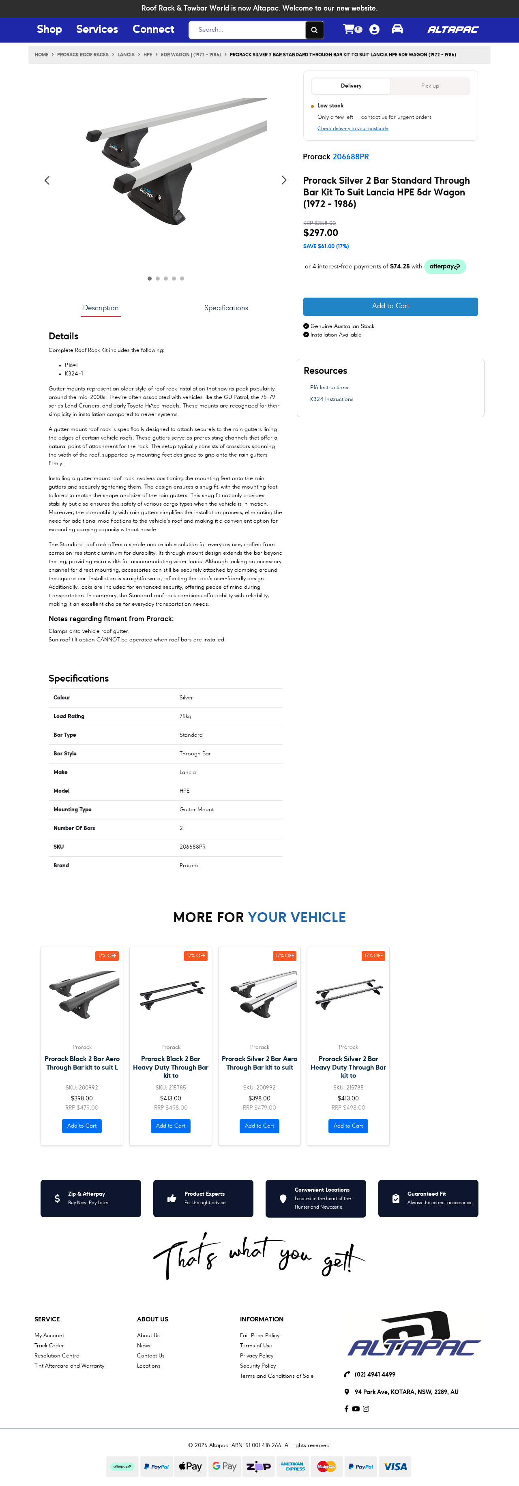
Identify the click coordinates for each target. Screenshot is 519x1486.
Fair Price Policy (259, 1335)
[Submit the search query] (314, 30)
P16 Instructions (329, 387)
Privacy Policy (256, 1356)
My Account (49, 1335)
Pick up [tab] (430, 86)
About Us (152, 1320)
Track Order (49, 1346)
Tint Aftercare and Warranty (69, 1366)
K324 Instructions (332, 399)
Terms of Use (256, 1346)
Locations (149, 1366)
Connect (153, 30)
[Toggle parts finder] (397, 30)
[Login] (374, 30)
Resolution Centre (56, 1356)
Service (47, 1320)
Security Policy (258, 1366)
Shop (49, 30)
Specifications (226, 308)
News (143, 1346)
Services (97, 30)
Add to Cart (391, 306)
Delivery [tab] (351, 86)
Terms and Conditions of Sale (277, 1376)
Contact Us (151, 1356)
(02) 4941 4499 (375, 1375)
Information (262, 1320)
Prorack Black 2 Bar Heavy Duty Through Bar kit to (170, 1067)
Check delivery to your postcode (352, 129)
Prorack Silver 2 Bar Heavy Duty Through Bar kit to (348, 1067)
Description (101, 308)
